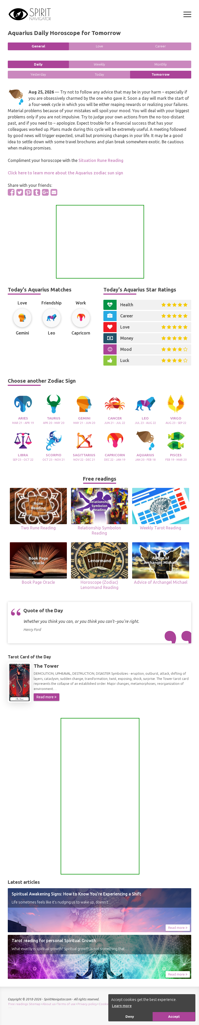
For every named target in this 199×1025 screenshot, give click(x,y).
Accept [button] (174, 1016)
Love (99, 46)
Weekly (99, 64)
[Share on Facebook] (11, 192)
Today (99, 74)
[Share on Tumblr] (36, 192)
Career (160, 46)
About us (48, 1004)
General (38, 46)
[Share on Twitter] (19, 192)
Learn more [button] (122, 1006)
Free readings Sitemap (24, 1004)
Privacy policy (87, 1004)
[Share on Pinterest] (28, 192)
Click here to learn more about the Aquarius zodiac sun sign (65, 172)
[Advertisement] (100, 241)
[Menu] (187, 14)
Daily (38, 64)
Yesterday (38, 74)
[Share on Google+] (45, 192)
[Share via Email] (54, 192)
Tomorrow (160, 74)
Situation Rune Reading (101, 160)
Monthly (160, 64)
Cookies (104, 1004)
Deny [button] (129, 1016)
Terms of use (66, 1004)
